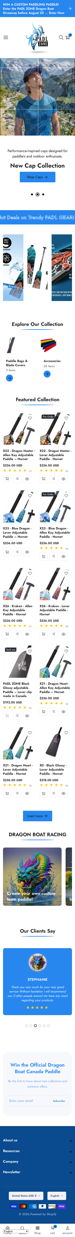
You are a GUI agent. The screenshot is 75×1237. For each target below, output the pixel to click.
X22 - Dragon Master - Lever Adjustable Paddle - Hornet (56, 455)
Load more (35, 816)
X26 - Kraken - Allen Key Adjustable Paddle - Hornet (17, 610)
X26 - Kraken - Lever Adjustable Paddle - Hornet (55, 610)
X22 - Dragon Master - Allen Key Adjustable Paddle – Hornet (19, 455)
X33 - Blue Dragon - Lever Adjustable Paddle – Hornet (17, 532)
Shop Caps (35, 177)
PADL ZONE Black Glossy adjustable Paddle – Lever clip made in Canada (17, 690)
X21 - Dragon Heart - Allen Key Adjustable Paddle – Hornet (55, 688)
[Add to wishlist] (30, 418)
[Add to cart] (7, 479)
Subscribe (59, 1100)
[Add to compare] (17, 479)
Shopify (51, 1214)
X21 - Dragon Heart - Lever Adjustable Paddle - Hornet (18, 769)
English (55, 1196)
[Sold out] (7, 716)
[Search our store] (62, 37)
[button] (32, 194)
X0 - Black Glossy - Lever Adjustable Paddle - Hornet (53, 769)
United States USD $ (24, 1196)
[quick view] (27, 479)
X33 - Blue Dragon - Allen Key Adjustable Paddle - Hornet (55, 532)
